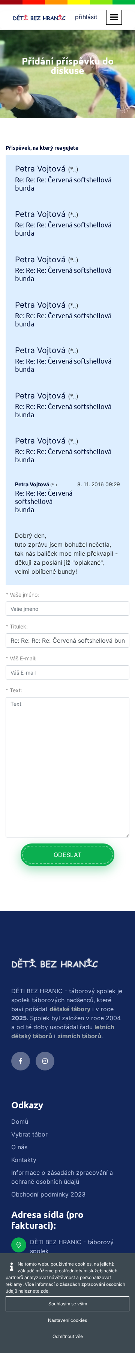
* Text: (14, 690)
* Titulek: (17, 626)
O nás (19, 1147)
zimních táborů (79, 1036)
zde (44, 1291)
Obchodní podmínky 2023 (48, 1194)
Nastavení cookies (67, 1320)
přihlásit (86, 17)
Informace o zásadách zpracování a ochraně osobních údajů (62, 1177)
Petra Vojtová (40, 168)
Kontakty (23, 1160)
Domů (19, 1121)
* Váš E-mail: (21, 658)
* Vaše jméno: (22, 594)
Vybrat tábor (29, 1134)
